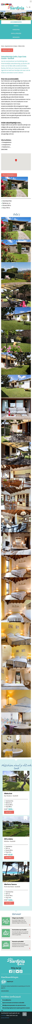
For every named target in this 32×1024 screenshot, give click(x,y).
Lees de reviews (5, 991)
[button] (16, 160)
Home (2, 46)
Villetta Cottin (21, 46)
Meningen (16, 37)
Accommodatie (16, 22)
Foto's (16, 26)
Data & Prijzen (16, 33)
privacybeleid (5, 1018)
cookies (3, 1015)
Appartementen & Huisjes (11, 46)
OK (25, 1014)
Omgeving (16, 29)
